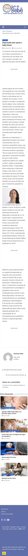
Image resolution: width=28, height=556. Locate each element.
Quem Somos (4, 509)
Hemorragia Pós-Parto (9, 457)
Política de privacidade (7, 514)
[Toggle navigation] (3, 27)
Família (12, 430)
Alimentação (5, 474)
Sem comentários (18, 48)
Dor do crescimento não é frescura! (15, 375)
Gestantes (4, 453)
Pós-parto (5, 40)
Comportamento (6, 430)
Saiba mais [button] (21, 549)
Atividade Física (5, 407)
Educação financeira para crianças (13, 369)
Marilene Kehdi (7, 48)
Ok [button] (4, 553)
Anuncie (3, 511)
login (14, 385)
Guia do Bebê (6, 415)
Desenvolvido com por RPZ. (17, 529)
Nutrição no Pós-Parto (9, 478)
